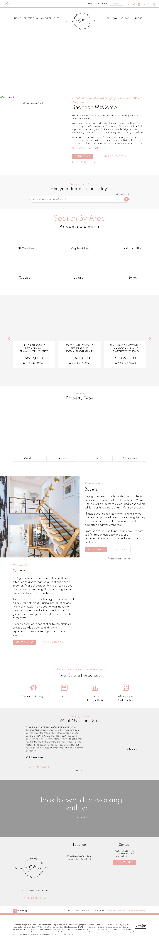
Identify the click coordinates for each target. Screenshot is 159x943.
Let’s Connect (80, 818)
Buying (111, 18)
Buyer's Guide (96, 550)
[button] (129, 4)
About (138, 18)
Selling (124, 18)
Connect (116, 4)
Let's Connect (125, 862)
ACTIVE (118, 194)
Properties (30, 18)
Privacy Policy (111, 911)
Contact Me (82, 156)
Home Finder (120, 550)
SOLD (127, 194)
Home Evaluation (52, 642)
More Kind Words (39, 767)
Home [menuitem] (17, 18)
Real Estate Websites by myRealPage (132, 911)
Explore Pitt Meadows (111, 156)
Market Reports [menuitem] (50, 18)
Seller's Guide (24, 642)
